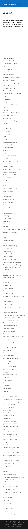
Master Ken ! (6, 221)
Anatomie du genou (8, 508)
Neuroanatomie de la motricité (12, 77)
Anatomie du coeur (8, 415)
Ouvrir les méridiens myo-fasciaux (13, 396)
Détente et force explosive (10, 161)
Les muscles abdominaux (10, 104)
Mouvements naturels (9, 421)
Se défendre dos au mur (10, 64)
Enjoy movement (8, 167)
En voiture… (6, 466)
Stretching (6, 216)
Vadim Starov (6, 377)
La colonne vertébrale (9, 299)
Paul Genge (6, 500)
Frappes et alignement (9, 126)
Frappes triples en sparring (11, 83)
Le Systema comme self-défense (12, 307)
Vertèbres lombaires (9, 334)
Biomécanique (7, 134)
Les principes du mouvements (11, 452)
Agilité (4, 137)
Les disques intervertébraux (11, 320)
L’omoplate (6, 283)
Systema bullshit (7, 183)
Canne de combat (8, 256)
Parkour (5, 227)
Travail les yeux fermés (9, 366)
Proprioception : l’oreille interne (12, 262)
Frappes (5, 429)
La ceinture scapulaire (9, 347)
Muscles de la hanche (9, 191)
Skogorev (5, 391)
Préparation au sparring (10, 246)
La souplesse (6, 345)
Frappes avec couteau (9, 331)
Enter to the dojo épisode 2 (11, 432)
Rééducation (6, 186)
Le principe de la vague (9, 514)
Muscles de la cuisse (8, 199)
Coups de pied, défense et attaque (13, 61)
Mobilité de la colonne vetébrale (12, 358)
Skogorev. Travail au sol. (10, 458)
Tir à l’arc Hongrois (8, 407)
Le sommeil (6, 386)
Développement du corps (10, 115)
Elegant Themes (17, 524)
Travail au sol (7, 91)
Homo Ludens (7, 150)
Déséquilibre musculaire (10, 175)
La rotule (5, 153)
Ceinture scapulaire (8, 240)
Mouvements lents (8, 369)
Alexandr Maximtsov (9, 364)
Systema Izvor (7, 418)
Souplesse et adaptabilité (10, 312)
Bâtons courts (7, 224)
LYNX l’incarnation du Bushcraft (12, 94)
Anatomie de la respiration (10, 232)
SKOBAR (5, 139)
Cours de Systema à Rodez (10, 413)
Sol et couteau (7, 196)
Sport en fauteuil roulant (10, 325)
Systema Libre (7, 128)
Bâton (4, 237)
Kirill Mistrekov (7, 248)
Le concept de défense (9, 489)
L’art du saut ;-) (7, 207)
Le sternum (6, 372)
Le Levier (5, 210)
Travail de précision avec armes (12, 323)
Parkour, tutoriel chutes (10, 375)
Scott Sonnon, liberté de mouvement (13, 254)
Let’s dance (6, 272)
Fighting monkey (8, 147)
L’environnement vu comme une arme (14, 229)
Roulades (5, 107)
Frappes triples (7, 85)
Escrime (5, 442)
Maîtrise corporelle (8, 74)
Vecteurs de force (8, 291)
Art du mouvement (8, 218)
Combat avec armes (8, 355)
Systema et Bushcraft (9, 88)
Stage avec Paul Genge (9, 474)
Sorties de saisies (8, 251)
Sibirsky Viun (6, 280)
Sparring (5, 110)
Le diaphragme (7, 131)
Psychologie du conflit (9, 213)
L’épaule (5, 158)
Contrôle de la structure (10, 142)
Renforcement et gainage (10, 426)
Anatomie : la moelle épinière (11, 461)
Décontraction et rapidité (10, 188)
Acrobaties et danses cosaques (12, 402)
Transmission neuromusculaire (12, 492)
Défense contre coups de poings (12, 265)
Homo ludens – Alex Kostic (10, 487)
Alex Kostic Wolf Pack (9, 80)
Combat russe (7, 383)
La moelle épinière (8, 145)
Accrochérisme (7, 118)
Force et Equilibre (8, 288)
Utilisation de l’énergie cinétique (12, 259)
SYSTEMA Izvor (7, 503)
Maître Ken (6, 471)
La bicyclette (6, 99)
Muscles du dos (7, 72)
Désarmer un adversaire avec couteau (14, 296)
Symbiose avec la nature (10, 424)
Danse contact (7, 410)
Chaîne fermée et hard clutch (11, 450)
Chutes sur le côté (8, 353)
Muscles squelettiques (9, 172)
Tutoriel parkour (8, 380)
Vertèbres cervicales (9, 328)
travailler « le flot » (8, 164)
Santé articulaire (7, 361)
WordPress (18, 527)
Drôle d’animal (7, 285)
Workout (5, 243)
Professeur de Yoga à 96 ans (11, 113)
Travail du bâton (7, 69)
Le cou (5, 180)
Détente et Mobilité (8, 202)
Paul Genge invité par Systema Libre (13, 342)
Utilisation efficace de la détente (12, 169)
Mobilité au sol (7, 310)
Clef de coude (7, 205)
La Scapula (6, 235)
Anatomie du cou (8, 293)
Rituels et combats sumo (10, 439)
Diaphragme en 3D (8, 388)
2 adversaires (7, 177)
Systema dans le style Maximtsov (12, 399)
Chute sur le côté (8, 302)
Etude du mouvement (9, 394)
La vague (5, 102)
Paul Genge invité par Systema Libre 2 (14, 336)
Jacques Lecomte (8, 497)
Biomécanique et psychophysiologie (13, 455)
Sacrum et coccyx (8, 304)
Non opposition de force (10, 156)
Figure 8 (5, 96)
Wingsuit (5, 194)
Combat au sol (7, 66)
